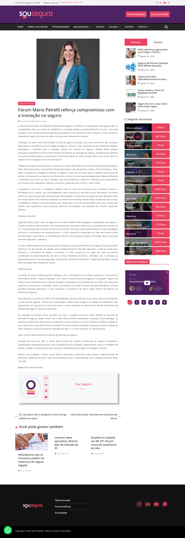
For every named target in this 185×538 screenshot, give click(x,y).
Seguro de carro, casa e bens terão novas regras (152, 105)
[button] (89, 27)
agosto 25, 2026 (147, 56)
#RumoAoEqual (134, 128)
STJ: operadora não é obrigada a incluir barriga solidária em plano (42, 416)
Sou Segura (42, 121)
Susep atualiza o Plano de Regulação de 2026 (70, 4)
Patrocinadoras (60, 27)
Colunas (113, 27)
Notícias (129, 27)
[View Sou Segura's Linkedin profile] (46, 384)
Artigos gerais (133, 145)
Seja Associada (81, 27)
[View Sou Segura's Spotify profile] (46, 390)
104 (157, 162)
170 (157, 224)
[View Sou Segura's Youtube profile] (46, 397)
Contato (142, 27)
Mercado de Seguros (26, 103)
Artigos (130, 136)
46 (157, 153)
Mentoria (131, 233)
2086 (157, 250)
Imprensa (131, 216)
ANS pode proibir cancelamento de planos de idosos (94, 416)
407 (157, 136)
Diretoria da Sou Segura (134, 181)
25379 (158, 242)
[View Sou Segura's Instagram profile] (46, 378)
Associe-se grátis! (136, 14)
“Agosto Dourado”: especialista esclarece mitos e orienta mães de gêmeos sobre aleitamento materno (153, 78)
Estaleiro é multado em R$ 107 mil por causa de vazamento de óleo (104, 443)
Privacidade (61, 512)
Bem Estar (131, 154)
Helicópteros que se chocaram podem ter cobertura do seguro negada (31, 460)
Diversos (130, 189)
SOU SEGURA (37, 531)
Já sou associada (159, 14)
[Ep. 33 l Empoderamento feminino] (147, 282)
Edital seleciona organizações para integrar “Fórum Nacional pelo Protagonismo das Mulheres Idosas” (153, 50)
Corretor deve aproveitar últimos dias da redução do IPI (66, 443)
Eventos (100, 27)
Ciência (130, 163)
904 (157, 206)
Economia (131, 198)
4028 (157, 189)
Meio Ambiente (134, 225)
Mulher (130, 251)
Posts (161, 127)
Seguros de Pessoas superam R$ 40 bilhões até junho (153, 64)
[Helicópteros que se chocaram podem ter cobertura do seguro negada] (31, 435)
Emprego (131, 207)
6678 (157, 198)
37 (157, 215)
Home (20, 27)
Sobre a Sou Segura (38, 27)
